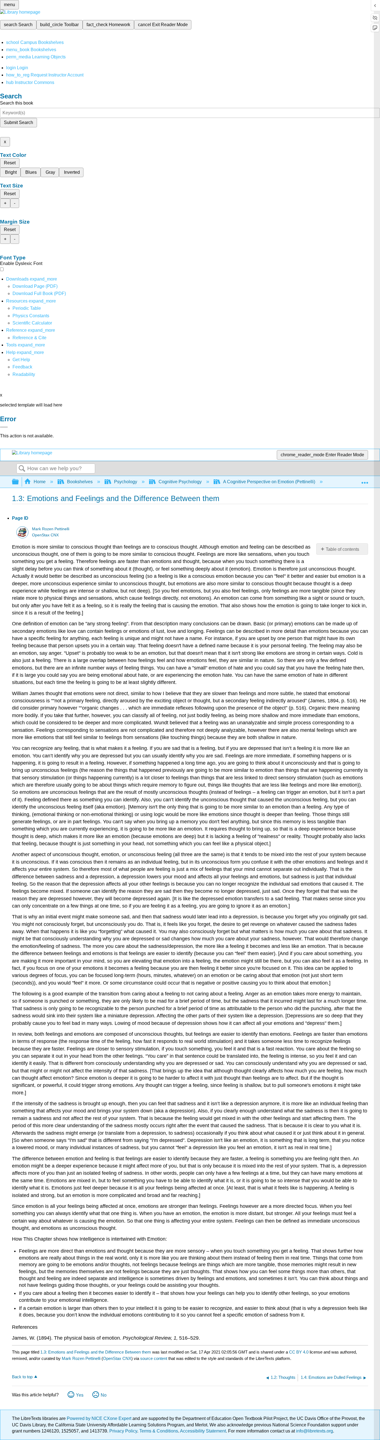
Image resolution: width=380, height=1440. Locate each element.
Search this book (16, 103)
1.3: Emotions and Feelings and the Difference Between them (95, 1352)
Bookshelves (80, 481)
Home (40, 481)
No (104, 1395)
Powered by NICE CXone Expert (99, 1418)
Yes (79, 1395)
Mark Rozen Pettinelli (50, 529)
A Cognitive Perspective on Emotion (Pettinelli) (269, 481)
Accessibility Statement (203, 1431)
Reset (10, 162)
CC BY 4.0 (299, 1352)
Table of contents (342, 549)
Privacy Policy (123, 1431)
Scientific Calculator (32, 323)
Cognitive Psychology (180, 481)
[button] (22, 367)
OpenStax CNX (45, 535)
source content (153, 1358)
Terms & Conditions (158, 1431)
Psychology (125, 481)
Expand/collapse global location (364, 480)
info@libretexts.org (314, 1431)
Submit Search (18, 122)
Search (22, 469)
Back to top (22, 1376)
